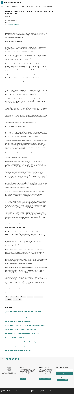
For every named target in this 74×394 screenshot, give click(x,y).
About (2, 6)
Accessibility (27, 391)
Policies (22, 391)
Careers (23, 378)
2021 (7, 296)
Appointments (30, 6)
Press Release (38, 296)
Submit (65, 373)
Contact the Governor (47, 6)
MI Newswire (14, 296)
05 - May (22, 296)
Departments (58, 391)
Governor (29, 296)
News (8, 6)
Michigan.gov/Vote (62, 379)
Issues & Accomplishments (18, 6)
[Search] (72, 2)
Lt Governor (37, 6)
